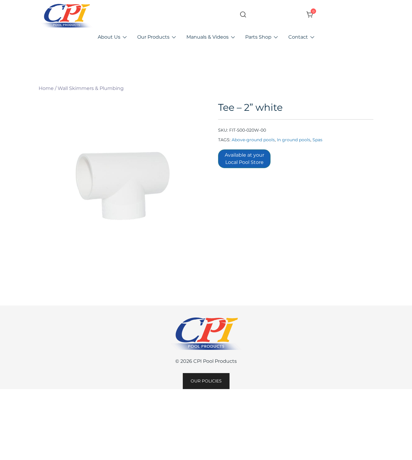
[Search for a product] (243, 15)
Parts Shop (258, 37)
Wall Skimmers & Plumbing (91, 88)
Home (46, 88)
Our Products (153, 37)
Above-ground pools (253, 139)
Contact (298, 37)
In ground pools (293, 139)
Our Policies (206, 381)
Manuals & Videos (207, 37)
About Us (109, 37)
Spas (317, 139)
